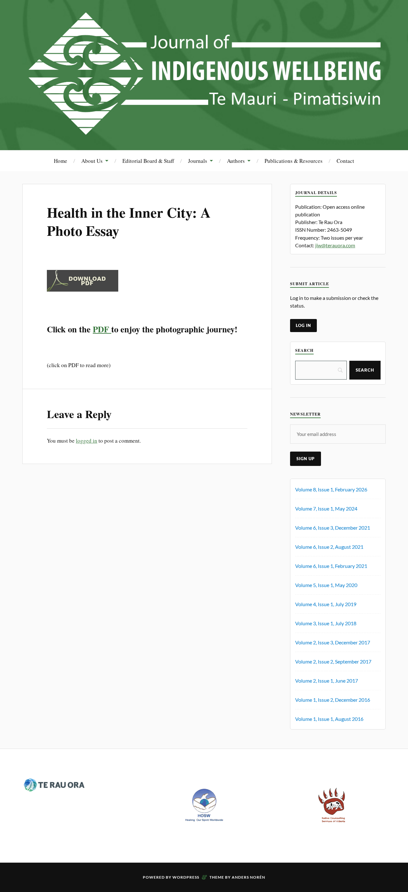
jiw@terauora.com (335, 245)
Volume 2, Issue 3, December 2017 (332, 642)
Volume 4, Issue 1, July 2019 (325, 604)
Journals (197, 160)
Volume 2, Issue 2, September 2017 (333, 661)
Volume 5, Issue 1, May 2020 (326, 585)
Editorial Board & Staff (148, 160)
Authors (236, 160)
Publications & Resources (294, 160)
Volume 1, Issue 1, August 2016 (329, 719)
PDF (102, 329)
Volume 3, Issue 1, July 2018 (325, 623)
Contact (345, 160)
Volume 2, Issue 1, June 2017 (326, 681)
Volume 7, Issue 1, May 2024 (326, 508)
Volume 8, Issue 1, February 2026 (331, 489)
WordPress (185, 877)
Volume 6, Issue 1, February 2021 (331, 566)
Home (60, 160)
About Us (92, 160)
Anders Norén (248, 877)
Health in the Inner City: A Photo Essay (129, 221)
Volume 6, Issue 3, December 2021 (332, 528)
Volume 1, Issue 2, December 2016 (332, 700)
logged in (86, 440)
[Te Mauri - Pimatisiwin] (204, 131)
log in (303, 325)
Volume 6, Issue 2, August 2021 (329, 547)
